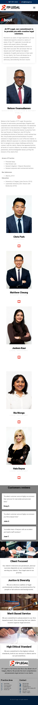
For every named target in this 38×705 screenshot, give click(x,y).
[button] (34, 7)
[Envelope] (19, 117)
